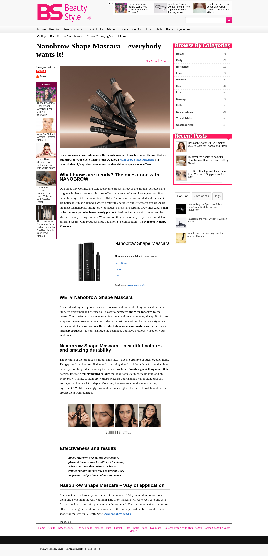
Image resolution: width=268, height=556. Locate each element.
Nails (158, 29)
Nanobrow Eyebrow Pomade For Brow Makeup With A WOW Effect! (44, 194)
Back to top (94, 548)
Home (41, 29)
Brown (118, 269)
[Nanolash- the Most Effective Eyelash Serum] (181, 228)
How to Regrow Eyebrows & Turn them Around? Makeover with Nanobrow (205, 207)
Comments (201, 196)
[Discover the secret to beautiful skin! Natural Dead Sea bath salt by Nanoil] (181, 165)
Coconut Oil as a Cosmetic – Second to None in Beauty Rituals (175, 8)
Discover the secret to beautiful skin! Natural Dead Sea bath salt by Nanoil (208, 160)
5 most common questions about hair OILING (214, 7)
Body (169, 29)
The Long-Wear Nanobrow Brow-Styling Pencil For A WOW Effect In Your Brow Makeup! (46, 228)
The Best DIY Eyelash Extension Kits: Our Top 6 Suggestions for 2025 (207, 174)
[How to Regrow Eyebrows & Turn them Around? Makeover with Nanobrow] (181, 213)
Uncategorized (185, 124)
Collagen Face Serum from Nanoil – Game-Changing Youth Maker (82, 36)
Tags (218, 196)
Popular (182, 196)
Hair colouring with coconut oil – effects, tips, (135, 7)
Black (118, 275)
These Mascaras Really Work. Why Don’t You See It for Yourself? (46, 109)
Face (125, 29)
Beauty (54, 29)
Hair (178, 86)
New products (72, 29)
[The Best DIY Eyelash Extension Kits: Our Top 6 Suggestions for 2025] (181, 179)
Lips (149, 29)
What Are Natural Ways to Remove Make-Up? (46, 137)
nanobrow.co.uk (136, 285)
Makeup (112, 29)
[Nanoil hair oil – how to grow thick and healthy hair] (181, 242)
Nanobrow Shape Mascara (137, 159)
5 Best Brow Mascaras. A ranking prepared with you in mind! (46, 163)
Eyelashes (183, 29)
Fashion (137, 29)
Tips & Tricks (94, 29)
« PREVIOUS (149, 61)
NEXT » (165, 61)
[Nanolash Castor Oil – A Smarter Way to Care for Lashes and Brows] (181, 151)
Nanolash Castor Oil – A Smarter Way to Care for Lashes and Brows (208, 144)
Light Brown (121, 263)
